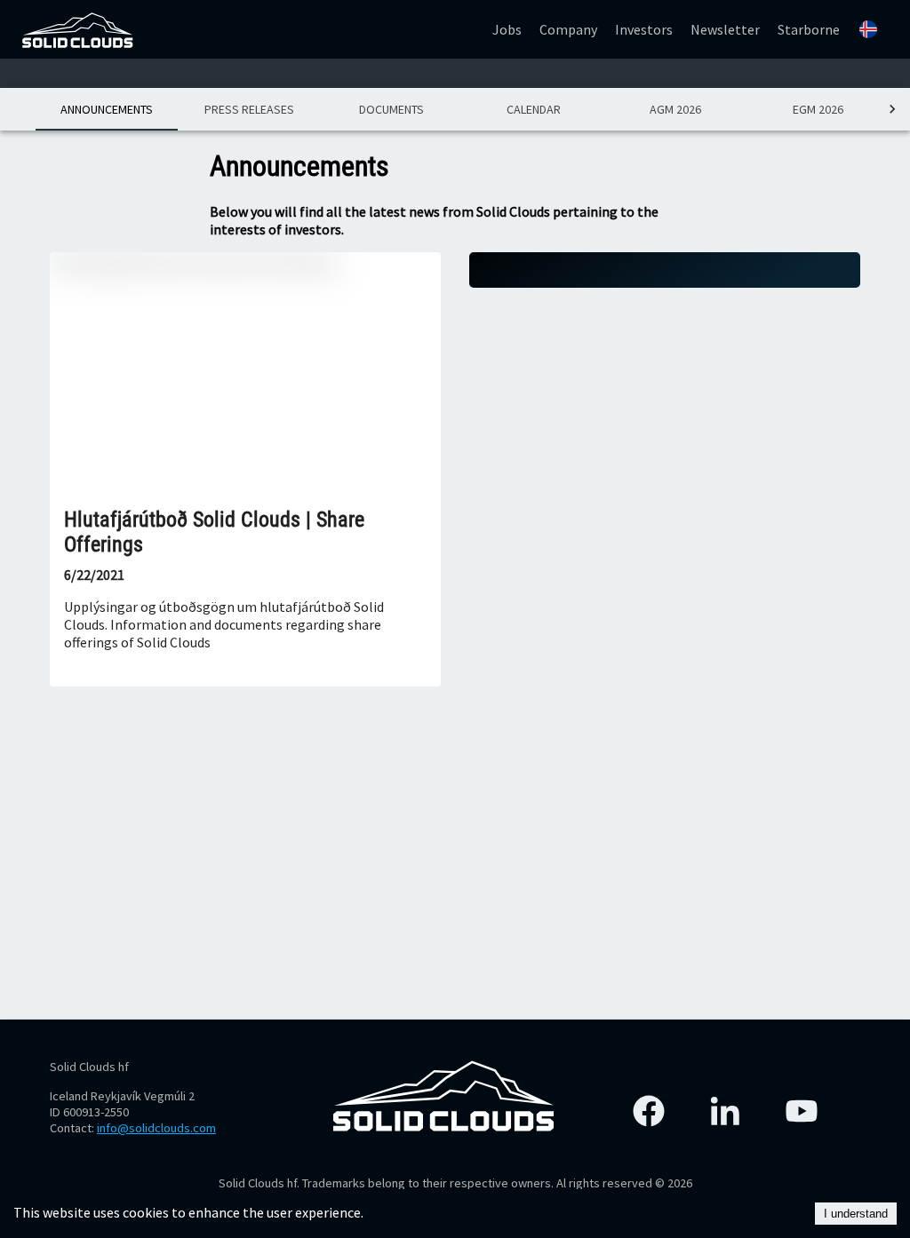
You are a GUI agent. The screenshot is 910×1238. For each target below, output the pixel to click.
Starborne (809, 29)
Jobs (507, 29)
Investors (644, 29)
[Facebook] (648, 1111)
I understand (856, 1213)
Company (568, 29)
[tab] (107, 109)
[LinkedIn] (725, 1111)
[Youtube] (801, 1111)
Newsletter (725, 29)
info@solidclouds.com (156, 1128)
